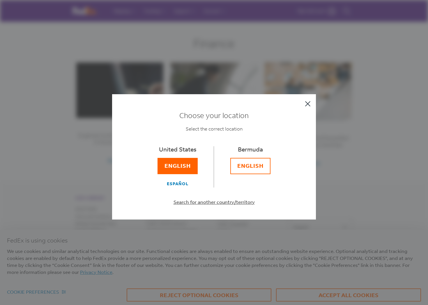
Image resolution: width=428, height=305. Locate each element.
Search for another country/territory (214, 202)
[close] (308, 104)
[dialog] (214, 152)
